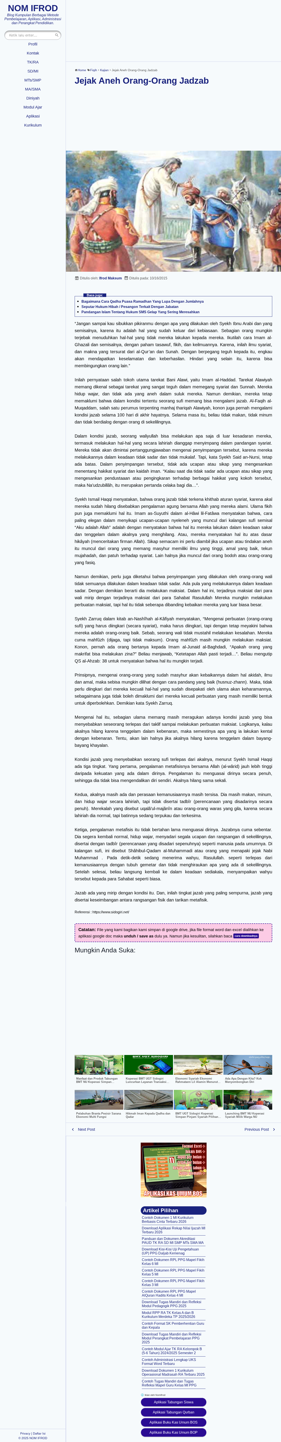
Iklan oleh (154, 1395)
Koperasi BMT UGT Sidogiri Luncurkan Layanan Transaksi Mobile (146, 1082)
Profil (32, 44)
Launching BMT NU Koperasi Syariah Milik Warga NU (244, 1115)
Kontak (33, 53)
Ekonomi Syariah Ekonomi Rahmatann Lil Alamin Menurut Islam (196, 1082)
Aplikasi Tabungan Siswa (173, 1402)
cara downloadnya (246, 935)
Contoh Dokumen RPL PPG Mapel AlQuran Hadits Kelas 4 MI (169, 1293)
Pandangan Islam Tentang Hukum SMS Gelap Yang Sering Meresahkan (140, 312)
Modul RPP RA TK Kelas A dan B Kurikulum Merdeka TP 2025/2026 (168, 1315)
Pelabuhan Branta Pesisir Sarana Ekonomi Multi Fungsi (98, 1115)
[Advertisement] (173, 31)
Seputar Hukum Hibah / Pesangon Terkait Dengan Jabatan (129, 307)
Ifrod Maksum (110, 278)
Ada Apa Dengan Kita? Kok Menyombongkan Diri (243, 1080)
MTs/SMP (32, 80)
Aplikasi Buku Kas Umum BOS (174, 1422)
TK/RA (33, 62)
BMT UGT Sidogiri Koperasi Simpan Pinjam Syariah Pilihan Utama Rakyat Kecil (196, 1117)
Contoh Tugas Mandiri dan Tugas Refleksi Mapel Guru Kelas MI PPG (169, 1383)
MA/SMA (33, 89)
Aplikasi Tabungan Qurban (173, 1412)
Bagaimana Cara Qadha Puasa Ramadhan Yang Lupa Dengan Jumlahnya (142, 301)
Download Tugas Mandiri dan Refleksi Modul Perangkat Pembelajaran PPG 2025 (171, 1338)
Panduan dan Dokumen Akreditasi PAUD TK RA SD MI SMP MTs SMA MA (173, 1241)
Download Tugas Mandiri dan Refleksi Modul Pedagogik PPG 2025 (171, 1304)
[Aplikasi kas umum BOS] (174, 1170)
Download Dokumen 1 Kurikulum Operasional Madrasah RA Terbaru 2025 (173, 1372)
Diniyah (33, 98)
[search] (56, 35)
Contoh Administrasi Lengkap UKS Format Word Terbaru (169, 1362)
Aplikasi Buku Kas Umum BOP (174, 1432)
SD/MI (32, 71)
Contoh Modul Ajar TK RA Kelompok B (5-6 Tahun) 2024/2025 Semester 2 (172, 1351)
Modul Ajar (32, 107)
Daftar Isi (39, 1433)
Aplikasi (33, 116)
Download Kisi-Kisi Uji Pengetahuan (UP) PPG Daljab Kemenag (170, 1251)
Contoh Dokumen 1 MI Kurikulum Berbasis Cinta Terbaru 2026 (167, 1219)
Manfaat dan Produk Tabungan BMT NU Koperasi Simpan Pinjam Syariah (97, 1082)
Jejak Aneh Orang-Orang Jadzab (142, 80)
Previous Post (257, 1129)
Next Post (86, 1129)
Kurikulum (33, 125)
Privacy (25, 1433)
